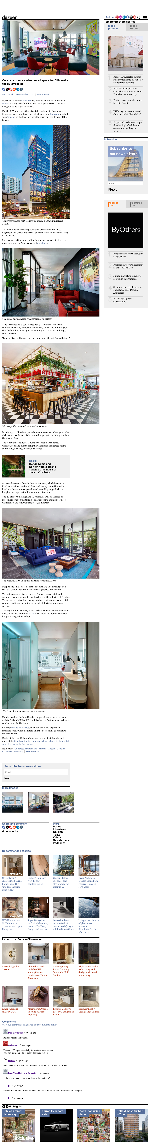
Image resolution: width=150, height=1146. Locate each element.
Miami (5, 103)
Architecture (32, 751)
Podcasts (59, 843)
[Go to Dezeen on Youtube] (135, 17)
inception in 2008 (20, 727)
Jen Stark (42, 242)
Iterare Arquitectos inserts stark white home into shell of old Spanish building (128, 79)
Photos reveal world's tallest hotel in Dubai (127, 101)
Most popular (113, 27)
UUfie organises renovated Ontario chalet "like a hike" (127, 113)
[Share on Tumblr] (21, 89)
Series (57, 826)
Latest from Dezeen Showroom (21, 939)
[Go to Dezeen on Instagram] (120, 17)
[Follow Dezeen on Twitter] (131, 17)
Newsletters (61, 840)
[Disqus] (50, 1064)
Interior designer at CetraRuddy (123, 300)
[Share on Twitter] (7, 89)
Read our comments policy (43, 1024)
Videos (57, 837)
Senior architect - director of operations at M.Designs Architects (127, 290)
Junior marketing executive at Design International (127, 277)
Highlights (15, 1106)
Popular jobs (113, 204)
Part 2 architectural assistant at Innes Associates (128, 266)
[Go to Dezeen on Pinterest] (117, 17)
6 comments (43, 94)
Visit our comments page (15, 1024)
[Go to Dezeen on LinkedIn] (124, 17)
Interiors (18, 751)
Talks (56, 834)
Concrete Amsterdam (26, 748)
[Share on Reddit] (14, 89)
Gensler (11, 116)
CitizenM (26, 100)
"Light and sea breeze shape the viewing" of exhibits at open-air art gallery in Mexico (127, 126)
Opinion (58, 832)
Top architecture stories (119, 21)
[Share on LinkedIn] (18, 89)
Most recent (134, 27)
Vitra (31, 613)
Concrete (54, 113)
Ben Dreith (7, 94)
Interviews (59, 829)
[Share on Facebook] (4, 89)
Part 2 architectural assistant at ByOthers (128, 255)
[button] (139, 17)
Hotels (51, 748)
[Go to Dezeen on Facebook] (127, 17)
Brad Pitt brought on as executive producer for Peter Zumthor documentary (128, 91)
